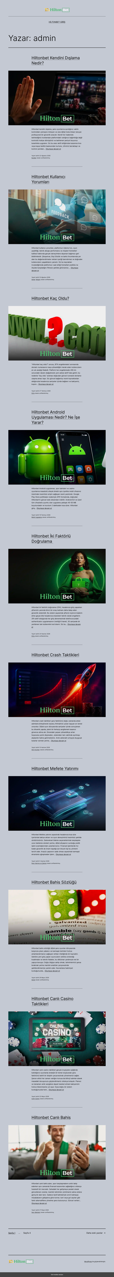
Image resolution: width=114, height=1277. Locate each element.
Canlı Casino (35, 1098)
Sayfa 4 (27, 1233)
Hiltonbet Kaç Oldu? (50, 298)
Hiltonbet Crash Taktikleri (55, 654)
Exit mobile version (57, 1274)
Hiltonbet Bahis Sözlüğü (54, 882)
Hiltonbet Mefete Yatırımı (55, 768)
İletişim (38, 279)
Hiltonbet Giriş (57, 22)
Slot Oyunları (36, 750)
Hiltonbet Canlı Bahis (51, 1117)
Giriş (33, 393)
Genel (33, 279)
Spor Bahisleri (36, 1212)
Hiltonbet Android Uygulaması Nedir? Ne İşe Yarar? (56, 417)
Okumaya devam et (53, 149)
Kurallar (34, 158)
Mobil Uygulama (37, 517)
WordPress (88, 1261)
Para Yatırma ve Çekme (39, 863)
